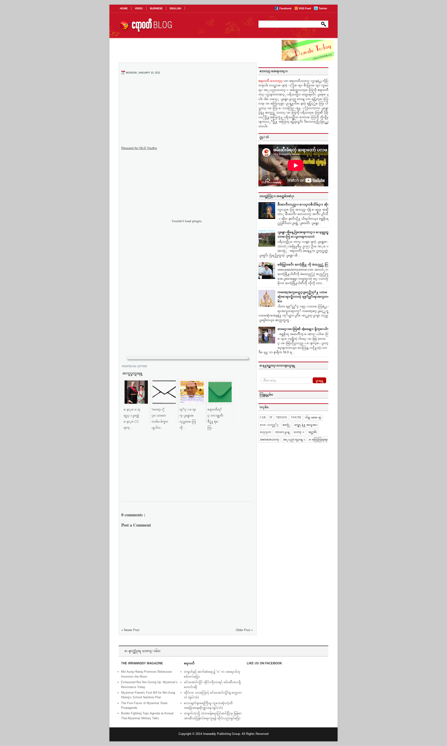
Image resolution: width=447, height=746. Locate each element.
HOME (124, 8)
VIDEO (139, 8)
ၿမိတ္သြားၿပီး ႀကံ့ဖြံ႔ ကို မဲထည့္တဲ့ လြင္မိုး (305, 264)
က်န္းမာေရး (313, 417)
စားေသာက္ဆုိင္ (269, 425)
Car (263, 417)
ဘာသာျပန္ (282, 432)
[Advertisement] (187, 113)
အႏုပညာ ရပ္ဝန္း (294, 439)
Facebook (285, 8)
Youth (296, 417)
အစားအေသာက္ (269, 439)
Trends (281, 417)
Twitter (323, 8)
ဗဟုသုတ (265, 432)
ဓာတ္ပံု (286, 425)
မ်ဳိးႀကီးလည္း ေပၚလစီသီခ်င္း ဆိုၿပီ (305, 204)
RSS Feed (305, 8)
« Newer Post (130, 630)
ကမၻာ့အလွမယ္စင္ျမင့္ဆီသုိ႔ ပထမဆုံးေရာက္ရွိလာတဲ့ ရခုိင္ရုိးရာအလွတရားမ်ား (305, 296)
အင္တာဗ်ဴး (312, 432)
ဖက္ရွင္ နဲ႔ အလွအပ (305, 425)
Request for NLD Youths (139, 148)
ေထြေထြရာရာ (318, 439)
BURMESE (156, 8)
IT (271, 417)
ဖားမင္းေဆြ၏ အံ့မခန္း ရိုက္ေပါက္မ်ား (305, 329)
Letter (142, 366)
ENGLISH (175, 8)
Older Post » (244, 630)
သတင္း (298, 432)
